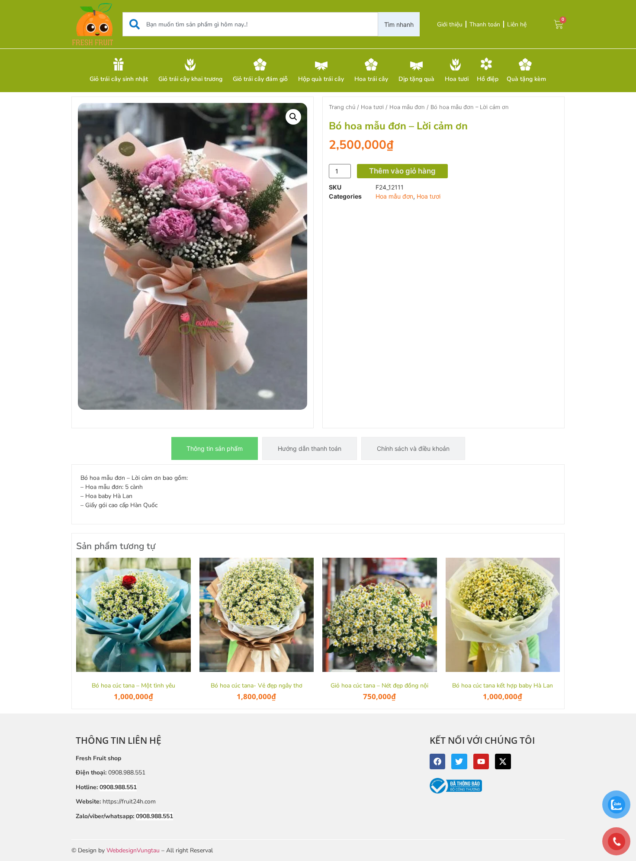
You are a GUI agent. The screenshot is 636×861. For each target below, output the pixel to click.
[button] (293, 117)
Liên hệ (517, 24)
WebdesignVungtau (133, 850)
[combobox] (250, 24)
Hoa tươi (372, 107)
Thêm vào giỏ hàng (402, 171)
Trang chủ (342, 107)
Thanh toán (484, 24)
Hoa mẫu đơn (407, 107)
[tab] (214, 448)
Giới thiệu (450, 24)
